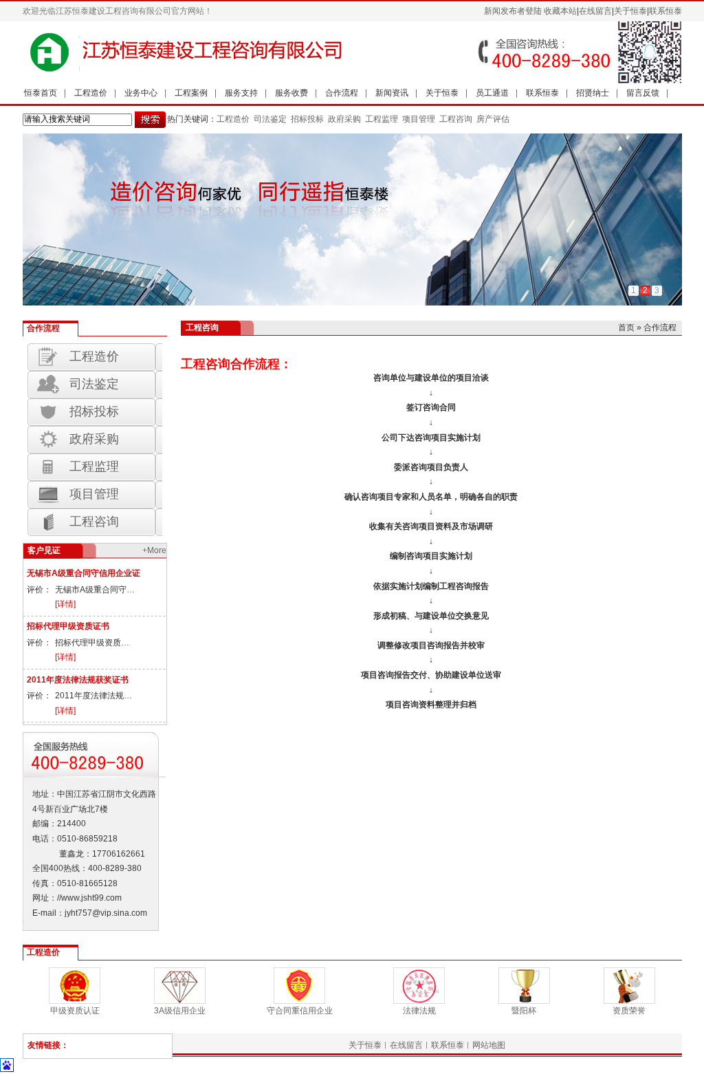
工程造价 (90, 93)
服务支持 (241, 93)
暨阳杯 (524, 1011)
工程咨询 (455, 119)
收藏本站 (560, 11)
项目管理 (418, 119)
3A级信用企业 (180, 1011)
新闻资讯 (391, 93)
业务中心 (140, 93)
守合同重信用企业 (300, 1011)
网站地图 (488, 1045)
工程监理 (380, 119)
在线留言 (595, 11)
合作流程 (341, 93)
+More (154, 550)
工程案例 (191, 93)
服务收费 (291, 93)
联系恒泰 (665, 11)
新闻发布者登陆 (513, 11)
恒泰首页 (40, 93)
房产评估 (492, 119)
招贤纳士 (592, 93)
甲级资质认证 (75, 1011)
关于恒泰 (630, 11)
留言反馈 (642, 93)
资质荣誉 (629, 1011)
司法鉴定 (270, 119)
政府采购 (343, 119)
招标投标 (306, 119)
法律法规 (419, 1011)
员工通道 (492, 93)
